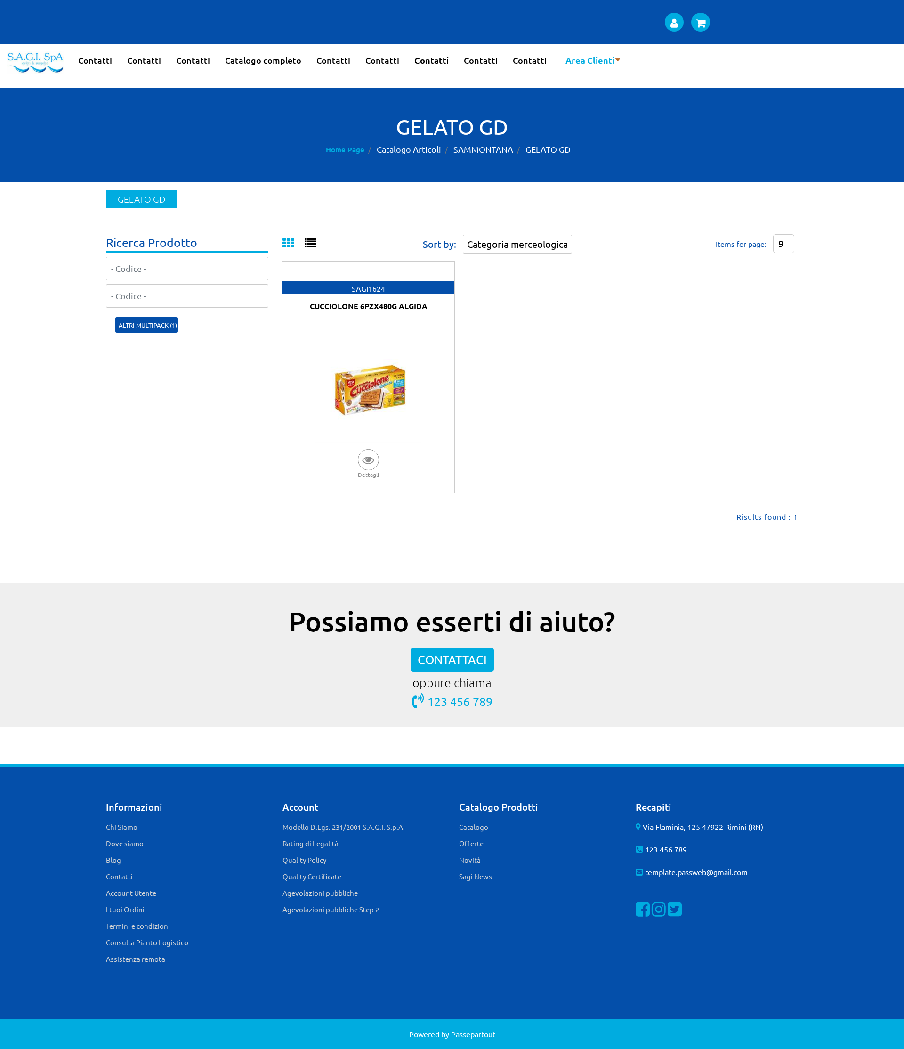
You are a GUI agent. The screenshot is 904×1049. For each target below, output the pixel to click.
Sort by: (439, 244)
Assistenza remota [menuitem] (135, 958)
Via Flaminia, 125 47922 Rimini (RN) (703, 826)
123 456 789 (460, 701)
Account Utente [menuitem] (131, 892)
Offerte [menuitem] (471, 843)
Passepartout (473, 1034)
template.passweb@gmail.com (696, 872)
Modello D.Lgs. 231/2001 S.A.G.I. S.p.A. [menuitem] (343, 826)
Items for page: (741, 243)
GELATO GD (548, 149)
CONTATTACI (452, 659)
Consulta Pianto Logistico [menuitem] (147, 942)
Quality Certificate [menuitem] (311, 876)
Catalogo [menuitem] (473, 826)
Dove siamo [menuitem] (125, 843)
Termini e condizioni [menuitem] (138, 925)
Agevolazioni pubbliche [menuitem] (320, 892)
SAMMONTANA (483, 149)
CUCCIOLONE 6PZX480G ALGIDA (369, 306)
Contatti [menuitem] (95, 60)
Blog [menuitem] (113, 859)
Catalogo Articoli (409, 149)
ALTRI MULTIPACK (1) (148, 325)
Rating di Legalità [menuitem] (310, 843)
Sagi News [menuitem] (475, 876)
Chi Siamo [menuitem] (121, 826)
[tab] (293, 244)
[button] (369, 463)
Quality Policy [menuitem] (304, 859)
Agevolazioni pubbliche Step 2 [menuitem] (330, 909)
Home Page (345, 149)
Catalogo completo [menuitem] (263, 60)
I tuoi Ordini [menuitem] (125, 909)
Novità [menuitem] (470, 859)
